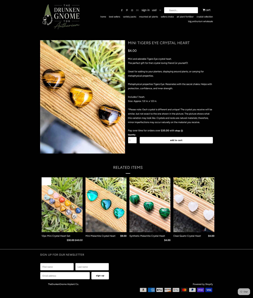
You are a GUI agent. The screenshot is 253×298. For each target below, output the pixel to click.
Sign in (146, 10)
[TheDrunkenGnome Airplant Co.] (60, 17)
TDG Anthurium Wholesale (200, 21)
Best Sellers (114, 16)
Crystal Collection (205, 16)
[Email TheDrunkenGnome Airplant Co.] (137, 10)
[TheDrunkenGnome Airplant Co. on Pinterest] (127, 10)
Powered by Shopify (203, 284)
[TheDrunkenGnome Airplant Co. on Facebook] (122, 10)
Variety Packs (129, 16)
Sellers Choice (167, 16)
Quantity (131, 135)
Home (103, 16)
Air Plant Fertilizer (185, 16)
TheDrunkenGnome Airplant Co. (63, 284)
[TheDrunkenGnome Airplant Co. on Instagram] (132, 10)
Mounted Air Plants (148, 16)
